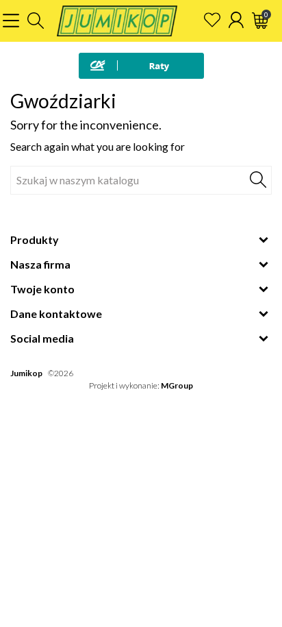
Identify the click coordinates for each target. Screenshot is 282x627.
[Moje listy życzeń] (212, 20)
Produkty (34, 239)
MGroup (177, 385)
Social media (42, 338)
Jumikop (26, 373)
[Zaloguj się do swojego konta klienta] (236, 20)
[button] (36, 21)
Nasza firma (40, 264)
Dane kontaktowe (56, 313)
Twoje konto (42, 288)
